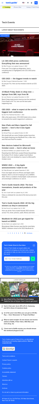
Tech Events (5, 35)
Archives (29, 233)
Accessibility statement (9, 372)
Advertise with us (7, 380)
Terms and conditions (8, 356)
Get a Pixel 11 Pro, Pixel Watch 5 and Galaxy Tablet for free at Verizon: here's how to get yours (20, 300)
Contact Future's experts (9, 360)
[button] (36, 2)
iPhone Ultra (17, 7)
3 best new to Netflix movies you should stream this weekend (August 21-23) (20, 329)
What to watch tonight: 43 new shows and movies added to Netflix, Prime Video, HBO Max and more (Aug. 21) (21, 321)
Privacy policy (6, 364)
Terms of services (23, 266)
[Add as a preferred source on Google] (8, 349)
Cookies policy (6, 368)
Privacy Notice (19, 267)
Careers (4, 376)
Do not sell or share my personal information (15, 392)
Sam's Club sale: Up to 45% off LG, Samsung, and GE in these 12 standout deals (19, 307)
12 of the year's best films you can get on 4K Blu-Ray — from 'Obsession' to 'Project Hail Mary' (20, 314)
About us (4, 384)
